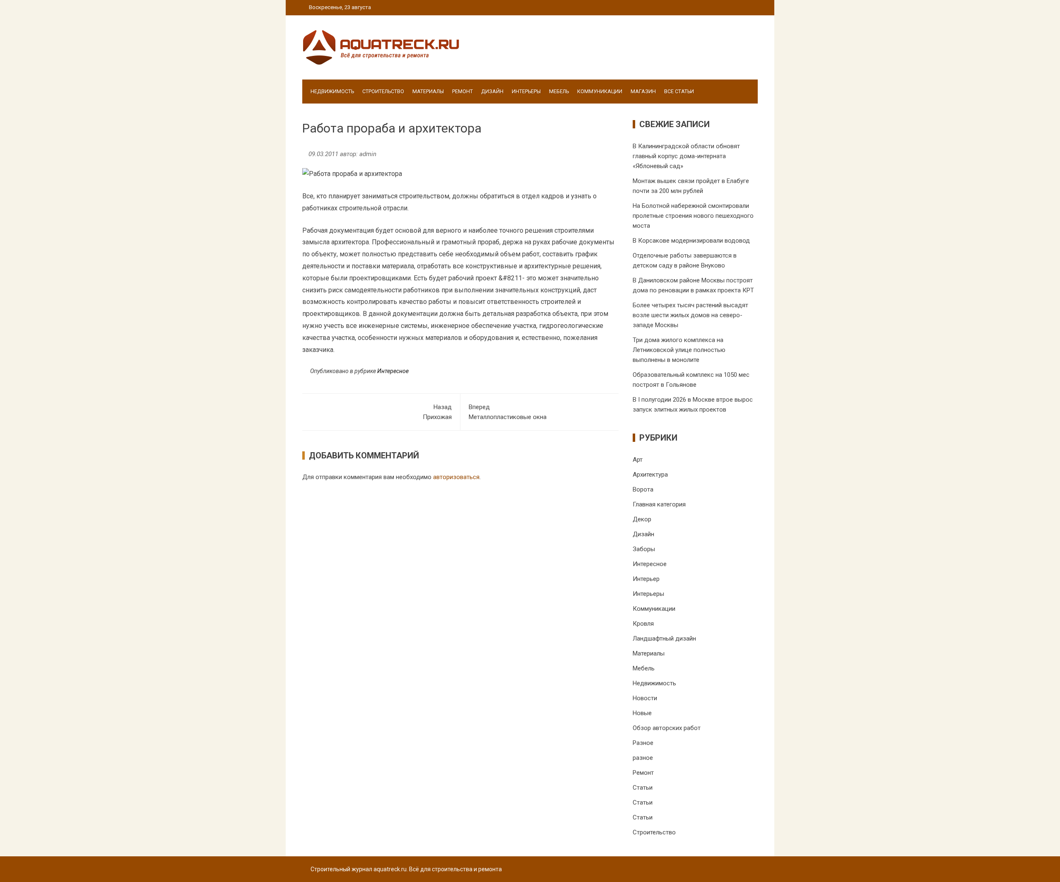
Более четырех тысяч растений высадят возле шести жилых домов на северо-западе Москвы (690, 315)
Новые (642, 713)
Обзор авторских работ (667, 728)
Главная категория (659, 504)
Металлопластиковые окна (508, 412)
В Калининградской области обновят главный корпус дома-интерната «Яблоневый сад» (686, 156)
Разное (643, 743)
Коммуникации (599, 91)
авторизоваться (456, 477)
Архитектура (650, 474)
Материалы (428, 91)
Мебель (559, 91)
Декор (642, 519)
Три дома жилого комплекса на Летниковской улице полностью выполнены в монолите (679, 350)
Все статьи (679, 91)
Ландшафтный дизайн (664, 638)
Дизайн (492, 91)
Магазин (643, 91)
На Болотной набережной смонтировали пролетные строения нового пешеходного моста (693, 215)
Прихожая (437, 412)
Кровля (643, 623)
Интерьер (646, 579)
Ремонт (462, 91)
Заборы (644, 549)
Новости (645, 698)
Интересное (393, 371)
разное (643, 758)
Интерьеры (526, 91)
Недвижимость (332, 91)
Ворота (643, 489)
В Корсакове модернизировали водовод (691, 240)
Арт (638, 459)
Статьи (643, 787)
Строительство (383, 91)
